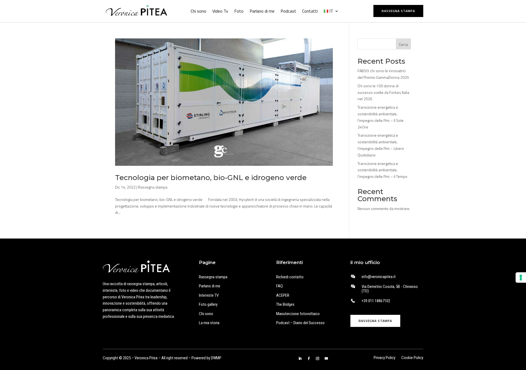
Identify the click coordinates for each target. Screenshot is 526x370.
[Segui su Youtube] (326, 358)
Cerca (403, 44)
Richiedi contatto (290, 276)
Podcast (288, 11)
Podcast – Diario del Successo (300, 322)
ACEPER (282, 295)
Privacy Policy (384, 358)
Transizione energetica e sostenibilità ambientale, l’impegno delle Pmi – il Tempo (382, 170)
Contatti (310, 11)
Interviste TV (209, 295)
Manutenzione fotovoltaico (298, 313)
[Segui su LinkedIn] (300, 358)
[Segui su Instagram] (317, 358)
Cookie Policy (412, 358)
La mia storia (209, 322)
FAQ (279, 286)
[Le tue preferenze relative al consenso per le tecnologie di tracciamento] (521, 277)
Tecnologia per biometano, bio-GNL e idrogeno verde (211, 177)
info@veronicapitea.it (379, 276)
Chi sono (198, 11)
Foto (239, 11)
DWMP (216, 357)
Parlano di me (262, 11)
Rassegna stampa (398, 10)
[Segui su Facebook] (308, 358)
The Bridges (285, 304)
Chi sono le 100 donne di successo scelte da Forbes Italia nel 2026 (383, 92)
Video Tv (220, 11)
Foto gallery (208, 304)
